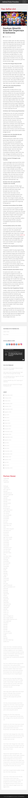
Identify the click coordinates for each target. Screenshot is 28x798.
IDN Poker (5, 520)
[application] (14, 355)
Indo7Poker (6, 534)
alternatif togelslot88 (8, 494)
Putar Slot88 (6, 544)
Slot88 (4, 569)
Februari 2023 (8, 426)
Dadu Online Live (7, 525)
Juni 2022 (7, 445)
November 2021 (8, 454)
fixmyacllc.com (6, 506)
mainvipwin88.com (7, 493)
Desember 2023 (8, 403)
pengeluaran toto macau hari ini (14, 758)
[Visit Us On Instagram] (21, 344)
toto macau (6, 564)
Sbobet (5, 636)
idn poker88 (6, 532)
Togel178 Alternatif (7, 585)
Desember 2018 (8, 468)
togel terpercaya (7, 604)
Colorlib (10, 796)
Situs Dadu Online (19, 734)
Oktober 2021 (8, 456)
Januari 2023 (8, 428)
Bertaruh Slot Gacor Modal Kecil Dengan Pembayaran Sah (12, 385)
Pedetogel (5, 486)
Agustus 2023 (8, 412)
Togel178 (5, 575)
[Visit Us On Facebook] (9, 344)
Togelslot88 (6, 478)
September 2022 (9, 437)
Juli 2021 (7, 462)
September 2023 (9, 409)
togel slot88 (6, 593)
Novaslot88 (6, 561)
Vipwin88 (5, 491)
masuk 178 (5, 610)
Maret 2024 (7, 400)
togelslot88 (6, 496)
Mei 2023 (7, 417)
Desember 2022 (8, 431)
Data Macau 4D (7, 530)
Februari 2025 (8, 398)
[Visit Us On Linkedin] (16, 344)
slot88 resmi (6, 641)
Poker (4, 554)
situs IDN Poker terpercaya (13, 714)
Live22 (10, 667)
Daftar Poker (6, 331)
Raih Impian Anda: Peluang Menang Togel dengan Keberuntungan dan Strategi (13, 373)
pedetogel (5, 588)
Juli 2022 (7, 442)
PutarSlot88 (6, 535)
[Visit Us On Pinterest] (11, 344)
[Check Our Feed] (19, 344)
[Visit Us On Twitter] (7, 344)
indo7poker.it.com (7, 547)
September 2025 (9, 395)
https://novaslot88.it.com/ (9, 587)
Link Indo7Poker (7, 549)
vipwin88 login (6, 605)
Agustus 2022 (8, 440)
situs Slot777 (16, 680)
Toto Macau (6, 513)
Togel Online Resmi (7, 510)
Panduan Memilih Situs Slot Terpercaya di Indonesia (13, 30)
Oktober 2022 (8, 434)
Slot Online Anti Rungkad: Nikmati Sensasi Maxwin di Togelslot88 (13, 368)
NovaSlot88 (6, 517)
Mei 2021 (7, 465)
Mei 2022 (7, 448)
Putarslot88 (6, 566)
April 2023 (7, 420)
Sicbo (4, 527)
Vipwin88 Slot (6, 558)
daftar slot (22, 235)
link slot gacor (6, 508)
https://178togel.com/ (8, 616)
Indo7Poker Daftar (7, 523)
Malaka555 (5, 622)
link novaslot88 (6, 563)
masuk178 (5, 614)
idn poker (5, 522)
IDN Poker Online (7, 556)
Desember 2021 (8, 451)
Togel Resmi (6, 487)
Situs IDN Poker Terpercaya (13, 704)
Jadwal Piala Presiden (10, 2)
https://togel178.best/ (8, 617)
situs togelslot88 (7, 621)
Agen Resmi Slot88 (7, 537)
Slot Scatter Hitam (7, 539)
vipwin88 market (7, 499)
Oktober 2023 (8, 406)
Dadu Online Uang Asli (8, 528)
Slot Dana (5, 583)
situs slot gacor (6, 631)
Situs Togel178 (6, 489)
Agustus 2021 (8, 459)
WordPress (22, 796)
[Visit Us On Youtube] (14, 344)
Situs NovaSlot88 (7, 515)
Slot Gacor (5, 480)
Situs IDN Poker (7, 772)
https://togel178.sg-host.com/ (10, 619)
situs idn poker (6, 551)
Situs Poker (6, 334)
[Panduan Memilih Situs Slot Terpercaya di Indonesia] (14, 19)
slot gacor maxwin (7, 633)
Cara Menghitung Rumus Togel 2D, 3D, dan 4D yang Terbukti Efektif (13, 377)
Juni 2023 (7, 414)
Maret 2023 (7, 423)
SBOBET (5, 595)
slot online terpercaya (8, 640)
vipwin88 (5, 498)
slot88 (4, 581)
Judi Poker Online (7, 552)
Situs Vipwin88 (6, 511)
